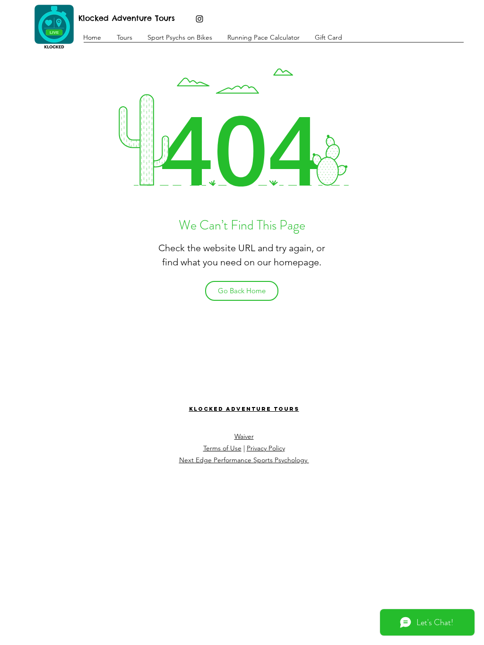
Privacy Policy (266, 448)
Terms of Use (222, 448)
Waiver (244, 436)
